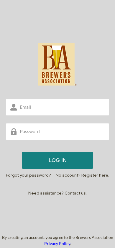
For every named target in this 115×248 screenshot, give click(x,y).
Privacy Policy (57, 243)
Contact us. (76, 193)
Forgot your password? (28, 175)
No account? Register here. (82, 175)
